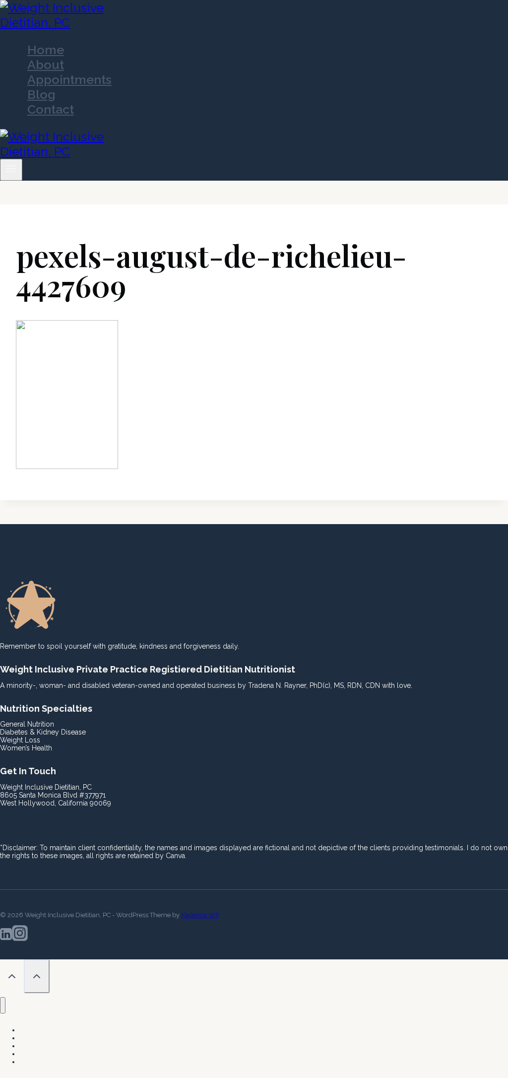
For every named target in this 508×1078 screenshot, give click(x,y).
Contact (50, 109)
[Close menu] (2, 1005)
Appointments (69, 79)
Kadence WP (200, 915)
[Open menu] (11, 170)
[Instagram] (20, 935)
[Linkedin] (6, 935)
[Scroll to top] (12, 977)
